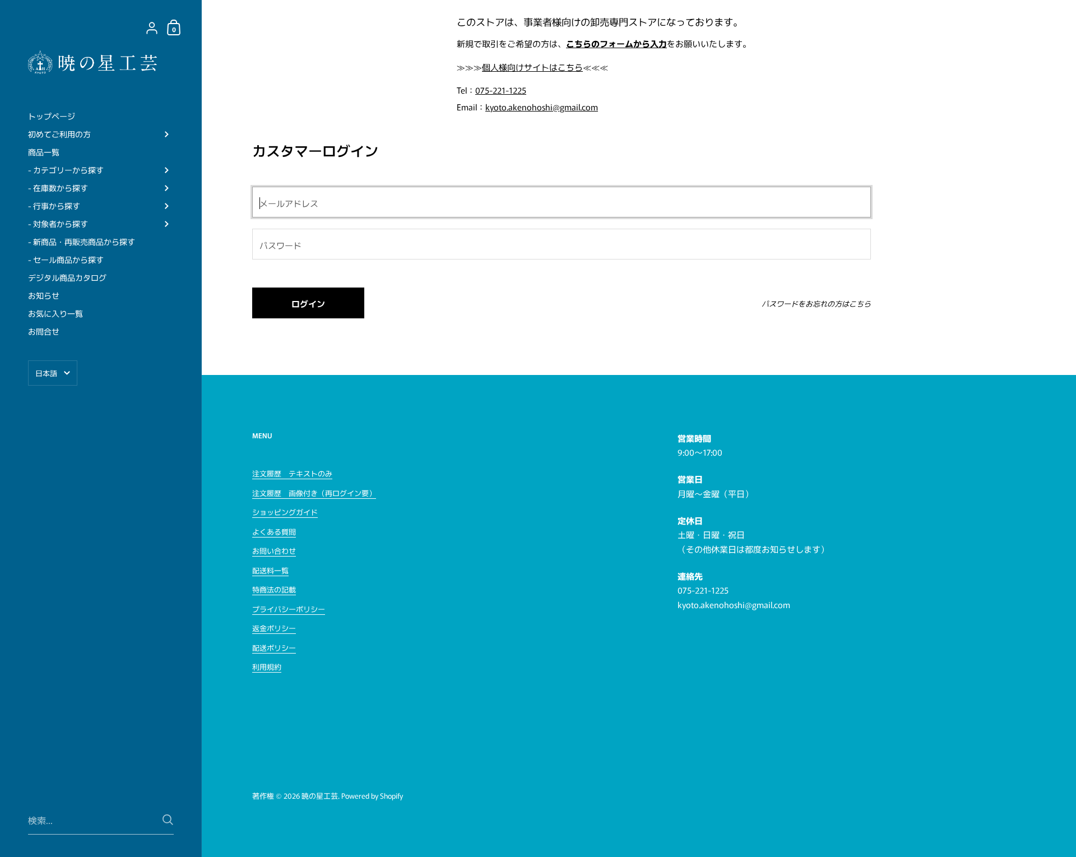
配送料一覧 (270, 570)
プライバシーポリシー (288, 609)
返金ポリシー (274, 628)
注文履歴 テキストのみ (292, 473)
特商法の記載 (274, 589)
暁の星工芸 (320, 795)
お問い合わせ (274, 550)
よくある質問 (274, 531)
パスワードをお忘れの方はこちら (816, 303)
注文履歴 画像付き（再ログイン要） (314, 493)
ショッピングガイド (285, 512)
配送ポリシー (274, 647)
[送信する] (168, 820)
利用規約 (266, 666)
